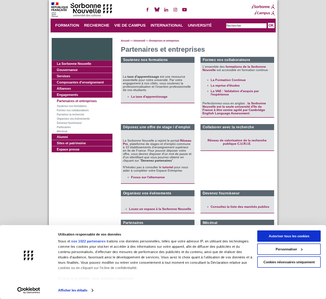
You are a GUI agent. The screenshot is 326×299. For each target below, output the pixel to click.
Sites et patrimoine (71, 143)
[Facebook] (147, 11)
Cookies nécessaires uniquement (289, 262)
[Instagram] (175, 11)
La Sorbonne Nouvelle (74, 63)
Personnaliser (286, 249)
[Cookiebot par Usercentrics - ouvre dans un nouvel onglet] (28, 290)
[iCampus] (263, 13)
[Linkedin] (166, 11)
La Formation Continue (228, 80)
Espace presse (68, 149)
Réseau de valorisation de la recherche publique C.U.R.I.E (237, 142)
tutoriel (168, 167)
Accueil (125, 40)
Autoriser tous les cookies (289, 236)
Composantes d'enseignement (80, 82)
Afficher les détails (72, 290)
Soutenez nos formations (72, 106)
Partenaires (64, 127)
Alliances (64, 88)
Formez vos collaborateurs (73, 110)
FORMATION (67, 25)
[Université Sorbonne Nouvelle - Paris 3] (82, 10)
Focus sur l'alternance (148, 177)
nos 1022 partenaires (88, 241)
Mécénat (62, 131)
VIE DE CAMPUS (130, 25)
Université (139, 40)
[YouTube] (184, 11)
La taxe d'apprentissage (149, 96)
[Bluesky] (157, 11)
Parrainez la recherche (70, 114)
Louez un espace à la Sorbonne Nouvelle (160, 209)
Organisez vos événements (73, 118)
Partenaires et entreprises (77, 101)
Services (63, 76)
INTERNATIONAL (167, 25)
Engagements (67, 95)
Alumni (62, 137)
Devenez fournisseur (69, 123)
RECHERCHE (96, 25)
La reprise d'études (225, 85)
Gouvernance (67, 70)
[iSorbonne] (263, 7)
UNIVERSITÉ (200, 25)
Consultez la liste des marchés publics (240, 206)
